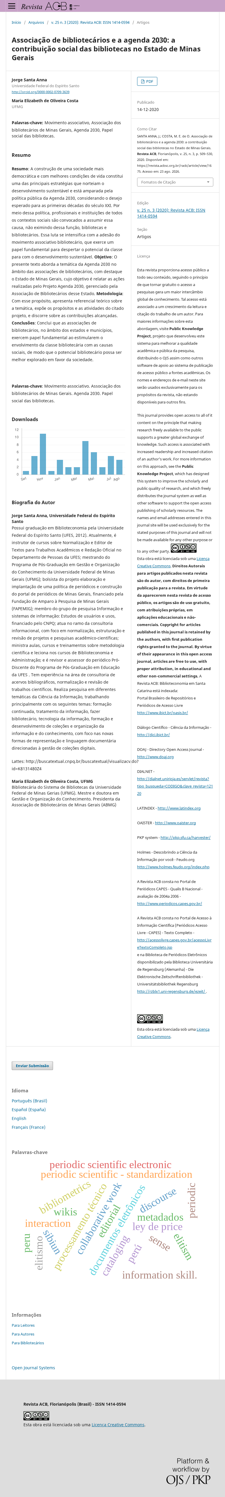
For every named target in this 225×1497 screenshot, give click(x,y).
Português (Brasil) (29, 1101)
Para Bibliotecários (28, 1342)
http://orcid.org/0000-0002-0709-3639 (40, 92)
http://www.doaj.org (155, 756)
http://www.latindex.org (179, 808)
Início (16, 22)
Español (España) (29, 1109)
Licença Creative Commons (118, 1424)
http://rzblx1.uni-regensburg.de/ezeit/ (171, 991)
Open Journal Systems (33, 1367)
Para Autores (23, 1334)
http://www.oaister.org (175, 822)
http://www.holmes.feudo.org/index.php (173, 866)
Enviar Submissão (32, 1065)
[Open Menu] (12, 6)
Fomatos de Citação (158, 182)
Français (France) (28, 1127)
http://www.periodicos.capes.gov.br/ (169, 903)
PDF (149, 81)
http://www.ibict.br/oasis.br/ (162, 712)
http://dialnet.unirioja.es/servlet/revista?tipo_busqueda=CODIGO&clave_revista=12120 (175, 786)
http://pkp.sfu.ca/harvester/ (186, 837)
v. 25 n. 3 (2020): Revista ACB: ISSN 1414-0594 (90, 22)
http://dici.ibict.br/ (153, 734)
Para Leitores (23, 1325)
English (19, 1118)
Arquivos (36, 22)
